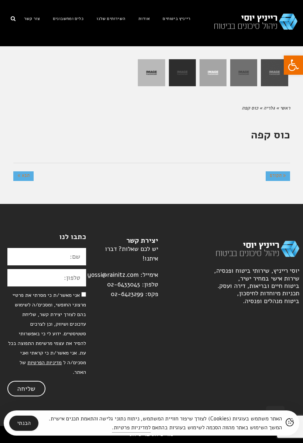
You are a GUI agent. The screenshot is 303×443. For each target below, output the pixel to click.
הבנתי (24, 423)
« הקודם (278, 176)
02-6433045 (123, 284)
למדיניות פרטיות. (131, 427)
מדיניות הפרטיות (44, 362)
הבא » (23, 176)
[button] (293, 65)
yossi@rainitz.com (113, 275)
